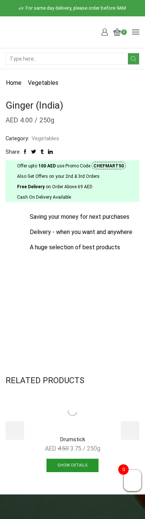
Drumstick (72, 439)
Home (14, 82)
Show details (72, 465)
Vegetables (43, 82)
